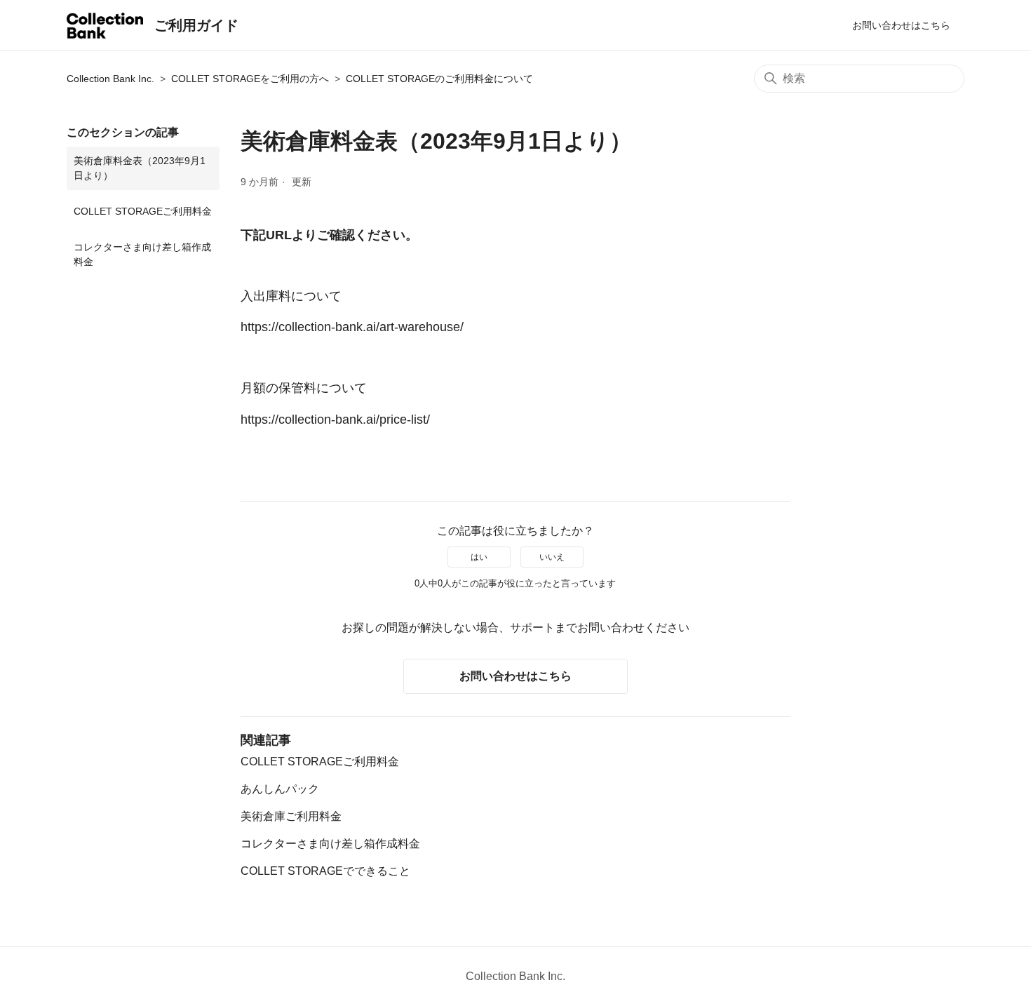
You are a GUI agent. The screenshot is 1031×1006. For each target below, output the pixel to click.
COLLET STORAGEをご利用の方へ (250, 78)
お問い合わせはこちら (901, 25)
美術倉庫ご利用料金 (291, 816)
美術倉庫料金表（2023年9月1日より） (139, 168)
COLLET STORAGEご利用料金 (143, 211)
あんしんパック (280, 789)
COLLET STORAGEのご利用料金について (439, 78)
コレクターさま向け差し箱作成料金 (142, 254)
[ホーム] (105, 28)
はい (479, 557)
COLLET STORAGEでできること (325, 871)
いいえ (552, 557)
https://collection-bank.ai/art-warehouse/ (352, 327)
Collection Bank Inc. (110, 78)
